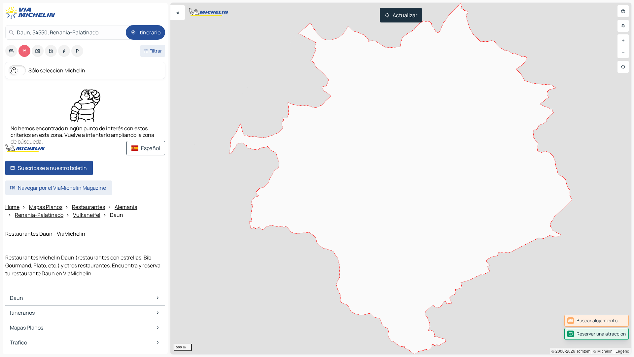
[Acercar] (623, 40)
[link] (596, 321)
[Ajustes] (623, 26)
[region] (400, 178)
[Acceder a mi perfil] (623, 11)
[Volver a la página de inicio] (31, 12)
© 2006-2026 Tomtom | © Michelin (582, 351)
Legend (622, 351)
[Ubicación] (623, 67)
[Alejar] (623, 52)
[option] (11, 51)
